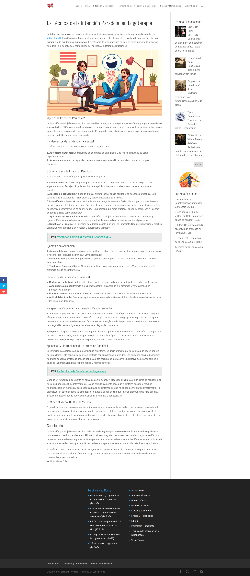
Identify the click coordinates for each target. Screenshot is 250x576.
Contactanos (53, 563)
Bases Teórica (83, 6)
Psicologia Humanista (142, 526)
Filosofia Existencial (103, 6)
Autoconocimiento (140, 495)
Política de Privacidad (102, 563)
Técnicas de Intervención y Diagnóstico (137, 6)
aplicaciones (137, 490)
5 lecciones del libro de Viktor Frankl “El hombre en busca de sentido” (189, 216)
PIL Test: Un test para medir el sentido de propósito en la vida (189, 229)
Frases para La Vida (141, 510)
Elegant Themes (69, 571)
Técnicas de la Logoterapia (189, 247)
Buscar (198, 164)
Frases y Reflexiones (170, 6)
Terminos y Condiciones (75, 563)
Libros (134, 521)
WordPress (99, 571)
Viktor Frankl (191, 6)
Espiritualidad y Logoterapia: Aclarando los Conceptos (188, 203)
